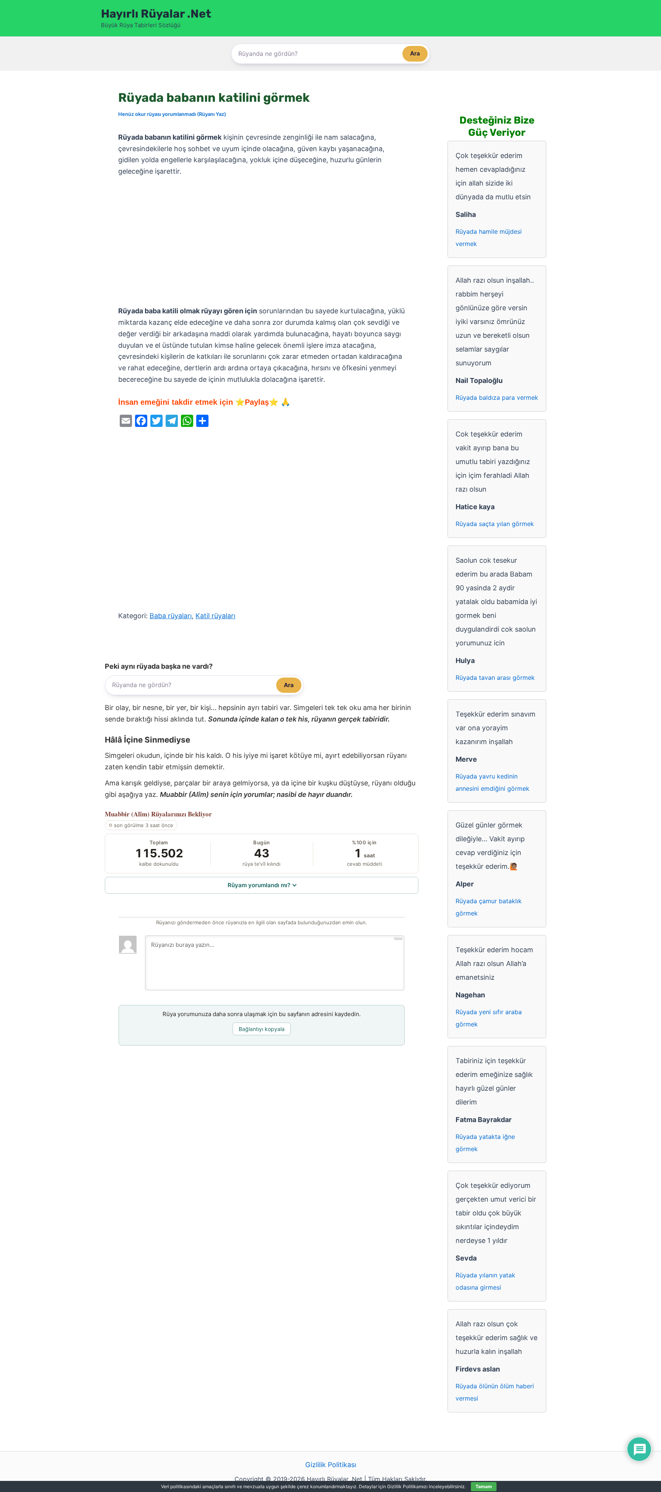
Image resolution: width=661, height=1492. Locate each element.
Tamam (483, 1486)
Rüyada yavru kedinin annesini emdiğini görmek (492, 782)
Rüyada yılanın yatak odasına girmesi (485, 1281)
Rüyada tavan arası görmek (495, 677)
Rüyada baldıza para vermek (497, 397)
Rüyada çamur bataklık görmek (489, 907)
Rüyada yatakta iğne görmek (485, 1143)
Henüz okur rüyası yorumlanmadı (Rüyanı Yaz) (172, 114)
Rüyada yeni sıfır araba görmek (489, 1018)
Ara (415, 53)
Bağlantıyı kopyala (262, 1029)
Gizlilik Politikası (330, 1465)
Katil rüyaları (215, 616)
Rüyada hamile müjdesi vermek (489, 238)
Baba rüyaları (171, 616)
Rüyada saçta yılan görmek (495, 524)
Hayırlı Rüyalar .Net (156, 14)
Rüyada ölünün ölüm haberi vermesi (495, 1392)
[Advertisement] (261, 241)
